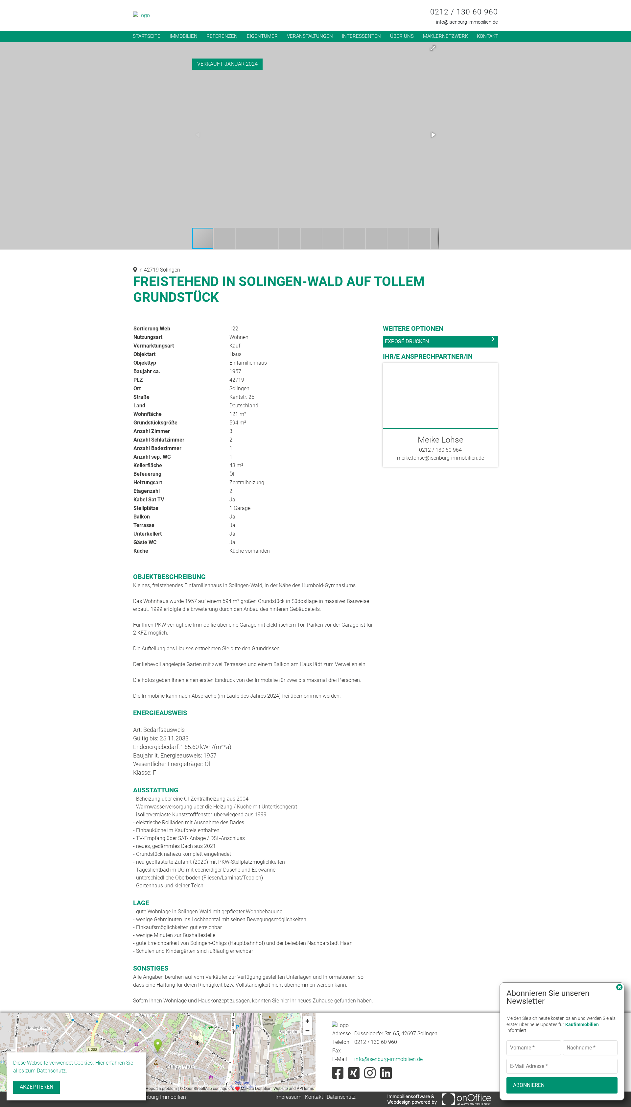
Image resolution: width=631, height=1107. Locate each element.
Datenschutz (341, 1097)
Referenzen (222, 36)
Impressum (288, 1097)
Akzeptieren (36, 1087)
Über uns (402, 36)
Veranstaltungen (310, 36)
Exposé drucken (407, 341)
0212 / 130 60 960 (464, 12)
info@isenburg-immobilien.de (467, 22)
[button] (433, 48)
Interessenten (361, 36)
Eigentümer (262, 36)
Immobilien (184, 36)
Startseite (146, 36)
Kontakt (487, 36)
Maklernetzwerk (445, 36)
